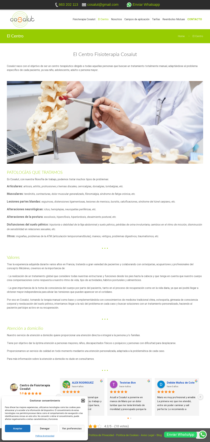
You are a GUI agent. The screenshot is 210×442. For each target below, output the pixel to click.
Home (181, 36)
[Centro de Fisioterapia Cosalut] (22, 19)
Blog (159, 435)
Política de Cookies (127, 435)
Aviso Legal (147, 435)
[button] (83, 400)
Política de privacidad (44, 436)
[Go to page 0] (128, 418)
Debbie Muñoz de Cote (181, 382)
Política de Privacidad (101, 435)
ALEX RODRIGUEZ (83, 382)
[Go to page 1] (130, 418)
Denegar (45, 428)
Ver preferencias (72, 428)
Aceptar (17, 428)
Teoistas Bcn (127, 382)
